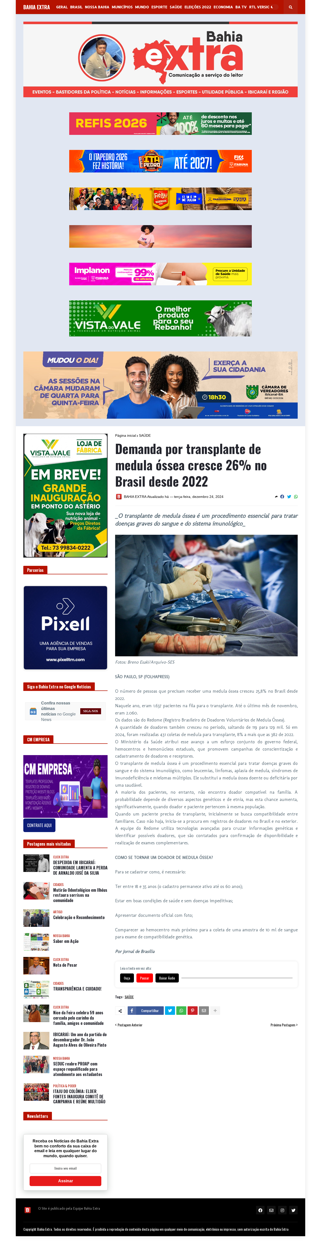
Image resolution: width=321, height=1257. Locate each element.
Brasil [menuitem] (76, 7)
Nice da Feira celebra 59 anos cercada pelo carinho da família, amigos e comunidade (78, 1014)
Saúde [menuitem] (176, 7)
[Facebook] (282, 497)
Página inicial (125, 435)
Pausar (144, 977)
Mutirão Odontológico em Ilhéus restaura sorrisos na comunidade (80, 891)
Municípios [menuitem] (122, 7)
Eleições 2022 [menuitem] (198, 7)
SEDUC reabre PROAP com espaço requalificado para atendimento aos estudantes (77, 1065)
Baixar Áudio (167, 977)
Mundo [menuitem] (142, 7)
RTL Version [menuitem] (260, 7)
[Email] (204, 1010)
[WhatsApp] (296, 497)
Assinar (65, 1177)
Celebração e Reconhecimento (79, 913)
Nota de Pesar (65, 961)
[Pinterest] (193, 1010)
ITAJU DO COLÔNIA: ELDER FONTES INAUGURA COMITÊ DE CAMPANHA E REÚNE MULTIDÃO (79, 1093)
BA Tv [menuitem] (241, 7)
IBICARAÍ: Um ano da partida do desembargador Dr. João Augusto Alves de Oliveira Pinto (80, 1036)
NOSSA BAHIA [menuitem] (97, 7)
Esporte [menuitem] (159, 7)
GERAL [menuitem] (62, 7)
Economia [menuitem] (223, 7)
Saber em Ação (65, 937)
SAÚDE (145, 435)
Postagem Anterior (130, 1024)
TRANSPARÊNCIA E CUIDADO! (77, 985)
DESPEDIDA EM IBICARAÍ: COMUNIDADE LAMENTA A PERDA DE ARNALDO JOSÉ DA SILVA (80, 864)
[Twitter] (289, 497)
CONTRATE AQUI (39, 822)
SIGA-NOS (90, 707)
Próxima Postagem (283, 1024)
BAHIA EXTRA (36, 7)
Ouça (127, 977)
